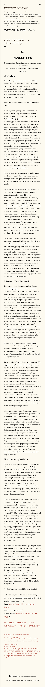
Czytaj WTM (9, 30)
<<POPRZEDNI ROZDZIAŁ (15, 623)
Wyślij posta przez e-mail (21, 635)
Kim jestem (21, 30)
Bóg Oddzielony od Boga (17, 638)
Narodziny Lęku (32, 638)
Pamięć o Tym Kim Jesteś (12, 641)
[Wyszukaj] (40, 3)
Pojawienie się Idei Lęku (29, 641)
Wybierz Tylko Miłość (16, 8)
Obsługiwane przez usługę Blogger (24, 676)
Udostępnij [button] (7, 635)
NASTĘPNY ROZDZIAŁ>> (29, 626)
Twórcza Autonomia (11, 644)
